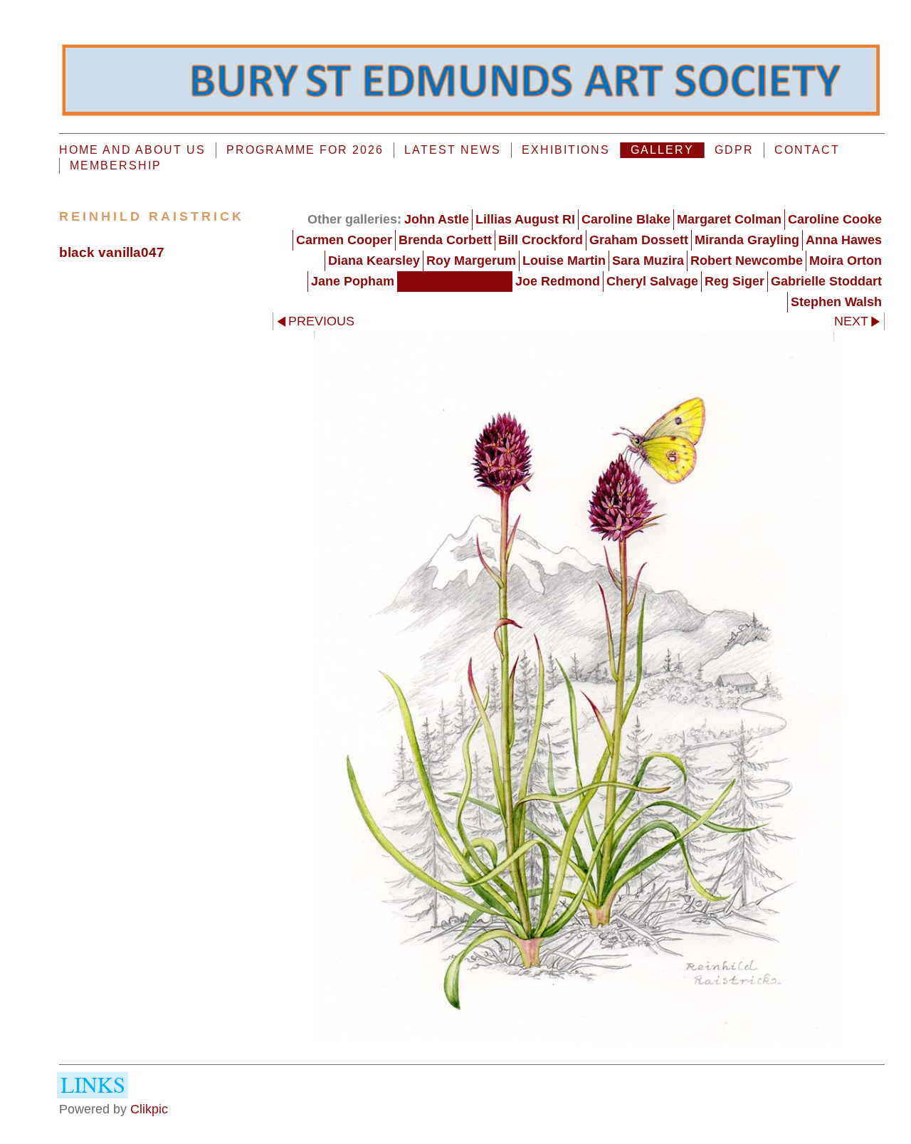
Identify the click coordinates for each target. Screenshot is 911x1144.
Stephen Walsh (836, 302)
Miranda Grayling (747, 240)
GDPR (734, 150)
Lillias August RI (525, 219)
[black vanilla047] (579, 687)
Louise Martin (564, 260)
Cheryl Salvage (652, 281)
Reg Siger (734, 281)
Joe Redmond (557, 281)
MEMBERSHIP (116, 165)
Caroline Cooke (835, 219)
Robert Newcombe (746, 260)
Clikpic (149, 1109)
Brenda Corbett (445, 240)
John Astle (436, 219)
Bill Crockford (540, 240)
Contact (807, 150)
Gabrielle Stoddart (826, 281)
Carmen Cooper (344, 240)
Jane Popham (352, 281)
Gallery (662, 150)
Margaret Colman (729, 219)
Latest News (452, 150)
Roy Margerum (471, 260)
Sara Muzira (648, 260)
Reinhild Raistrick (455, 281)
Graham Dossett (638, 240)
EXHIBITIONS (566, 150)
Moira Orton (845, 260)
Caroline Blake (625, 219)
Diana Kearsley (374, 260)
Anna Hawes (844, 240)
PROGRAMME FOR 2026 (305, 150)
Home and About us (132, 150)
